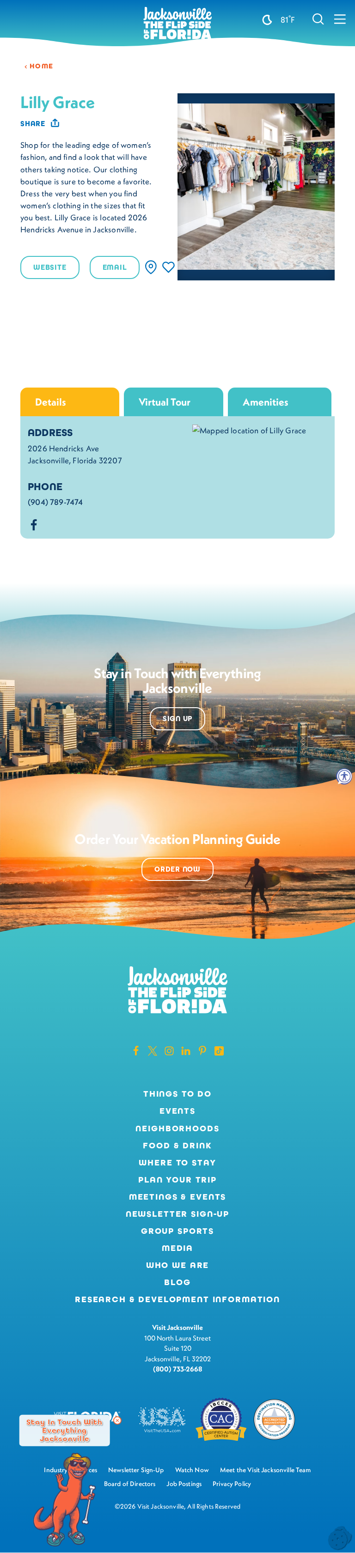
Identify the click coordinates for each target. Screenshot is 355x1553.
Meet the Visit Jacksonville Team (265, 1470)
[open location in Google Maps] (249, 430)
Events (177, 1111)
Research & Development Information (177, 1299)
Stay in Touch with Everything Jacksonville (64, 1430)
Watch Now (192, 1470)
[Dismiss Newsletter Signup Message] (117, 1420)
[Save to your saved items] (168, 267)
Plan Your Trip (177, 1179)
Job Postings (184, 1484)
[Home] (177, 24)
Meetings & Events (177, 1196)
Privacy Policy (232, 1484)
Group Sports (177, 1231)
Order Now (177, 869)
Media (177, 1248)
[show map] (151, 267)
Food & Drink (177, 1145)
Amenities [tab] (265, 401)
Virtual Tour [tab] (164, 401)
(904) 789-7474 (55, 502)
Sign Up (178, 718)
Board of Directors (130, 1484)
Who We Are (177, 1265)
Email (115, 267)
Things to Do (177, 1093)
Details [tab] (50, 401)
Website (50, 267)
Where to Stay (177, 1163)
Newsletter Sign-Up (177, 1214)
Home (42, 66)
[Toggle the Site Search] (318, 18)
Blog (177, 1282)
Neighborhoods (177, 1128)
